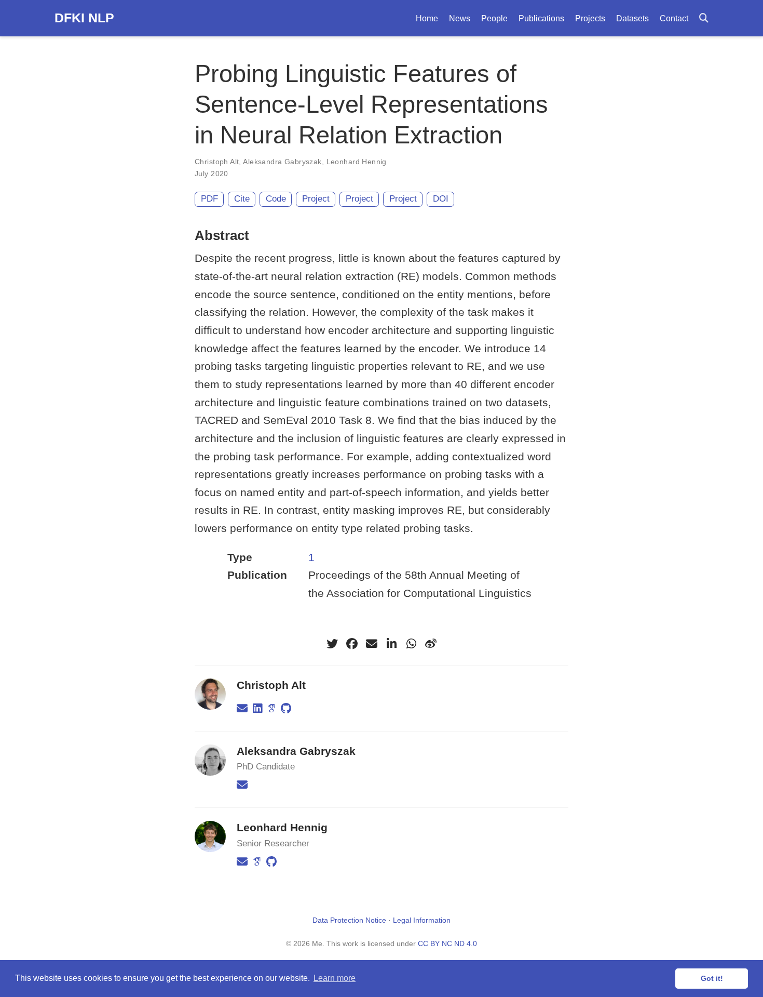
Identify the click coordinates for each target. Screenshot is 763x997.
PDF (209, 199)
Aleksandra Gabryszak (282, 161)
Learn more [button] (335, 978)
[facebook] (352, 644)
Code (276, 199)
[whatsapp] (411, 644)
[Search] (704, 18)
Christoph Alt (217, 161)
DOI (440, 199)
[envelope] (371, 644)
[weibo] (431, 644)
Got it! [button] (712, 978)
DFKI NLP (84, 17)
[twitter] (332, 644)
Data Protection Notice (349, 920)
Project (316, 199)
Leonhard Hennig (356, 161)
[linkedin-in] (391, 644)
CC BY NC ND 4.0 (447, 943)
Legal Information (422, 920)
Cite (242, 199)
